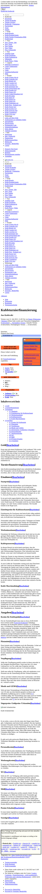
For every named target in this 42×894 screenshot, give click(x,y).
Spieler (7, 30)
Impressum (8, 134)
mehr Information (29, 343)
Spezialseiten (9, 121)
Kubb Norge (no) (10, 107)
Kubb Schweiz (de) (11, 110)
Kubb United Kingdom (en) (14, 94)
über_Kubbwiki (10, 136)
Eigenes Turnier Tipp (31, 346)
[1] (32, 694)
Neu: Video (8, 48)
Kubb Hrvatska (10, 96)
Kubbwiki (8, 17)
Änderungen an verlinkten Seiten (15, 120)
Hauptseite (8, 19)
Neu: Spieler (9, 46)
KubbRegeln (28, 361)
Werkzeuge (8, 116)
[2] (14, 699)
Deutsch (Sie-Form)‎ (11, 149)
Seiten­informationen (11, 127)
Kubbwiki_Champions (12, 24)
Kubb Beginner (10, 864)
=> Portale (8, 75)
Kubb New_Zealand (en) (13, 105)
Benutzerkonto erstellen (12, 154)
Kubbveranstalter (10, 866)
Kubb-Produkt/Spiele (12, 35)
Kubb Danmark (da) (11, 87)
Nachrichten (9, 26)
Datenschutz (9, 138)
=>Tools (7, 31)
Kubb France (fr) (10, 92)
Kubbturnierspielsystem (31, 355)
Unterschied (5, 323)
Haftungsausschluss (11, 140)
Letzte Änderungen (11, 66)
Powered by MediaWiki (12, 889)
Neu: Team (8, 44)
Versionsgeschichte (11, 305)
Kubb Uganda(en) (11, 112)
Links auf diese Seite (11, 118)
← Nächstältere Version (17, 323)
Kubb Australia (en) (11, 79)
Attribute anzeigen (11, 131)
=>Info (7, 132)
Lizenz (7, 145)
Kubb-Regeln (9, 33)
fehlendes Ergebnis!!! (12, 64)
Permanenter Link (10, 125)
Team (6, 28)
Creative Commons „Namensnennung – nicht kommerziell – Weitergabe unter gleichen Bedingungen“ (21, 875)
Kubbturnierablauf (30, 358)
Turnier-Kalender (10, 20)
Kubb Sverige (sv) (11, 109)
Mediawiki (8, 142)
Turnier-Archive (10, 22)
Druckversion (9, 123)
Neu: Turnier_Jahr (11, 42)
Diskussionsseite (10, 151)
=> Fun (7, 52)
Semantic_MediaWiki (12, 143)
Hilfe (6, 74)
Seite (6, 299)
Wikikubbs (8, 59)
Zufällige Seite (9, 53)
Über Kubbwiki (10, 882)
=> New (7, 41)
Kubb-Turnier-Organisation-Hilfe (15, 37)
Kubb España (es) (10, 90)
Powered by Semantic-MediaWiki (16, 891)
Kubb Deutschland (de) (12, 88)
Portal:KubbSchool (9, 359)
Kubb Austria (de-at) (11, 77)
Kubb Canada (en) (11, 83)
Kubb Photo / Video (11, 61)
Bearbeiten (8, 303)
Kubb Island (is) (10, 99)
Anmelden (8, 156)
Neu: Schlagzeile (10, 50)
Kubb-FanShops (10, 55)
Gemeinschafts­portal (11, 72)
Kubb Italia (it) (9, 98)
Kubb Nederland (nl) (11, 103)
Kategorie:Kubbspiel (20, 623)
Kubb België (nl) (10, 81)
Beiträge (7, 152)
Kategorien (4, 859)
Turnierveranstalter (11, 862)
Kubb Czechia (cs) (11, 85)
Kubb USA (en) (10, 114)
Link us (7, 68)
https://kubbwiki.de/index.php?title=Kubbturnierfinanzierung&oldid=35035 (16, 856)
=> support (8, 63)
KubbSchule (9, 39)
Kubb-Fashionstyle (11, 57)
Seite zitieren (9, 129)
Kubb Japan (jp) (10, 101)
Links (7, 70)
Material (3, 637)
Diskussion (8, 301)
